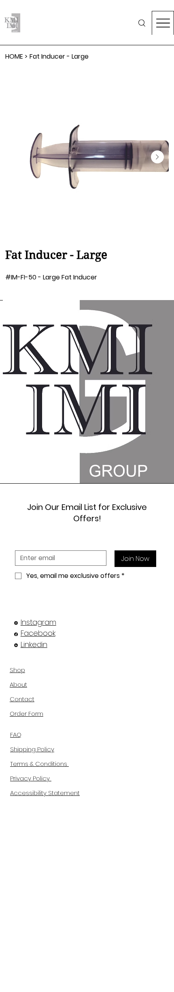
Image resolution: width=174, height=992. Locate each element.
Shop (17, 670)
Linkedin (34, 644)
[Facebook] (16, 634)
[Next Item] (157, 156)
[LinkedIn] (16, 645)
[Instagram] (16, 623)
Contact (22, 699)
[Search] (141, 22)
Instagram (38, 622)
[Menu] (163, 23)
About (18, 684)
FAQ (15, 734)
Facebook (38, 633)
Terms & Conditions (39, 763)
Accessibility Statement (45, 793)
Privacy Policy (30, 778)
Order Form (26, 713)
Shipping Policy (32, 749)
